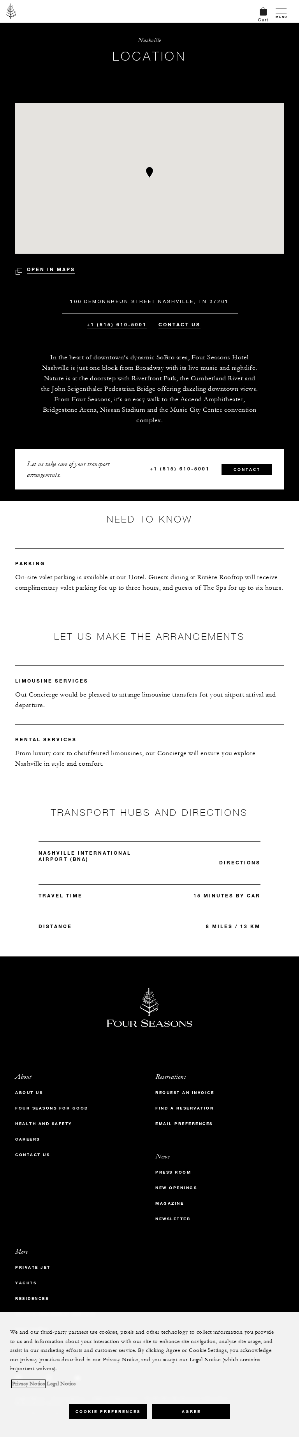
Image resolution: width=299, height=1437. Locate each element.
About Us (29, 1092)
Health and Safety (43, 1123)
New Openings (176, 1187)
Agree (191, 1411)
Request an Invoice (184, 1092)
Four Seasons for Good (51, 1108)
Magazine (169, 1203)
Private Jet (33, 1267)
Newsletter (172, 1218)
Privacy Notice (28, 1383)
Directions (239, 862)
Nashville (149, 40)
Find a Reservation (184, 1108)
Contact (247, 469)
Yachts (26, 1282)
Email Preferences (184, 1123)
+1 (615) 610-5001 (117, 324)
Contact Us (179, 324)
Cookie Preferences (108, 1411)
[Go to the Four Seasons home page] (11, 11)
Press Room (173, 1172)
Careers (27, 1139)
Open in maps (51, 269)
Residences (32, 1298)
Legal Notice (61, 1383)
